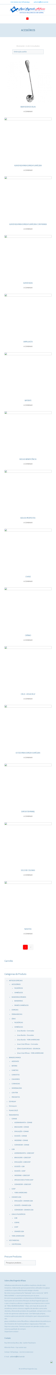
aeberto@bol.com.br (41, 2)
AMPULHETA (28, 342)
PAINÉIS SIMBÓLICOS (21, 1005)
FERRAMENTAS (17, 1014)
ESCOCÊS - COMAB (20, 1136)
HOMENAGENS (17, 1088)
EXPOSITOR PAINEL (28, 812)
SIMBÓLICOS (18, 993)
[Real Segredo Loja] (28, 10)
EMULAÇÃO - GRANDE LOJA (23, 1201)
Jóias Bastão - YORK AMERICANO (28, 1040)
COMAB (14, 1119)
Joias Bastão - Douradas (25, 1035)
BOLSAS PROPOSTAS (28, 518)
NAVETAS (28, 929)
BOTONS (14, 1066)
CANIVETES (16, 1075)
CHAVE (28, 577)
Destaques (13, 1106)
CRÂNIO (28, 635)
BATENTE (28, 400)
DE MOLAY (12, 1101)
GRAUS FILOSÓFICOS (18, 1214)
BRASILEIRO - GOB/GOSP (22, 1157)
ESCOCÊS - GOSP (19, 1171)
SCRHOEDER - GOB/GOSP (22, 1184)
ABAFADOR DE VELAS (28, 107)
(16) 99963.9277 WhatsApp (20, 2)
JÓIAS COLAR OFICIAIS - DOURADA (28, 1049)
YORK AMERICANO (20, 1193)
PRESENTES (16, 1097)
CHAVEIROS (16, 1079)
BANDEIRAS (18, 1001)
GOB (13, 1149)
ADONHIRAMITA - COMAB (23, 1122)
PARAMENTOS (14, 1115)
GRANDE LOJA (16, 1197)
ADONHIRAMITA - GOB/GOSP (24, 1153)
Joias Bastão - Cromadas (25, 1031)
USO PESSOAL (16, 1244)
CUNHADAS (16, 1084)
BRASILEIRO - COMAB (21, 1127)
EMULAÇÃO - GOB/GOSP (22, 1162)
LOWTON (15, 1093)
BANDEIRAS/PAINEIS (19, 997)
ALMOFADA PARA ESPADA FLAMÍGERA (28, 166)
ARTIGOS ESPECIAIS (16, 980)
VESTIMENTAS (14, 1240)
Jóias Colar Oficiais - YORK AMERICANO (30, 1053)
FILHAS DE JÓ (13, 1110)
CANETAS (15, 1070)
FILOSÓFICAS (18, 1022)
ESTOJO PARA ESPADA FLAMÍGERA (28, 753)
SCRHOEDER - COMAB (21, 1145)
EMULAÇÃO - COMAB (21, 1131)
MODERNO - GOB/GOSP (22, 1175)
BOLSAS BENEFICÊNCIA (28, 459)
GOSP (13, 1189)
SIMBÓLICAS (18, 1027)
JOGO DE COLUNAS (28, 870)
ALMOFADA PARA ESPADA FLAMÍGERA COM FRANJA (28, 224)
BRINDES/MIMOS (15, 1057)
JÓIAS (14, 1019)
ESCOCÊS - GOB (19, 1166)
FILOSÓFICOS (18, 988)
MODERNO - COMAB (21, 1140)
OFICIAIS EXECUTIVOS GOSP (23, 1180)
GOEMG (16, 1222)
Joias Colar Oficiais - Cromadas (27, 1044)
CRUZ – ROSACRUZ (28, 694)
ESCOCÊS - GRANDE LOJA (22, 1205)
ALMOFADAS (28, 283)
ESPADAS (15, 1010)
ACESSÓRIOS (16, 984)
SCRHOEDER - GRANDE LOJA (23, 1210)
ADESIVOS (15, 1061)
